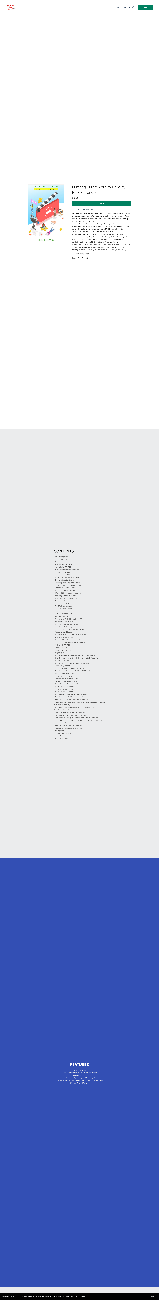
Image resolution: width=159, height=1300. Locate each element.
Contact (124, 7)
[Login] (129, 7)
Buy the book (145, 7)
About (118, 7)
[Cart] (134, 7)
